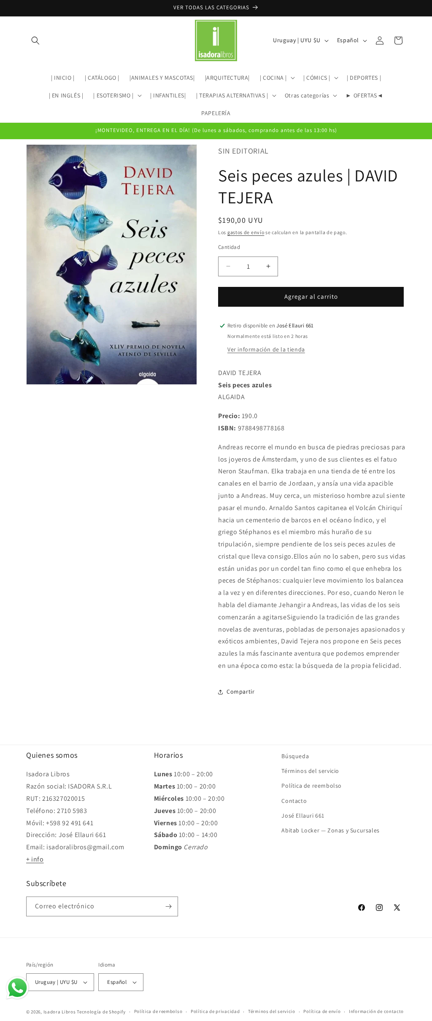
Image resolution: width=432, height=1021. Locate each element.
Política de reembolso (311, 785)
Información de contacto (376, 1011)
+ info (35, 859)
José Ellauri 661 (302, 815)
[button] (35, 40)
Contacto (294, 801)
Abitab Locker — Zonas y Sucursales (330, 830)
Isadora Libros (59, 1012)
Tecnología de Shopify (101, 1012)
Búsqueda (295, 756)
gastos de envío (246, 232)
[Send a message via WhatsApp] (17, 988)
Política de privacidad (215, 1011)
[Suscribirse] (168, 906)
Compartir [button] (240, 691)
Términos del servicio (310, 771)
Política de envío (321, 1011)
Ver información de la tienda (266, 349)
